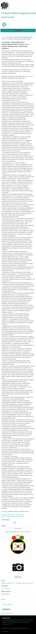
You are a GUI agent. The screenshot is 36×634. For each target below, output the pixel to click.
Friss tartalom (6, 588)
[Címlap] (5, 9)
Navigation (18, 30)
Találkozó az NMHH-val (7, 583)
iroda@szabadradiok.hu (13, 622)
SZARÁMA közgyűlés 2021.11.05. (24, 583)
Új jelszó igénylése (8, 604)
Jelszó (3, 599)
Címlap (3, 37)
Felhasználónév (5, 594)
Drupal (3, 613)
